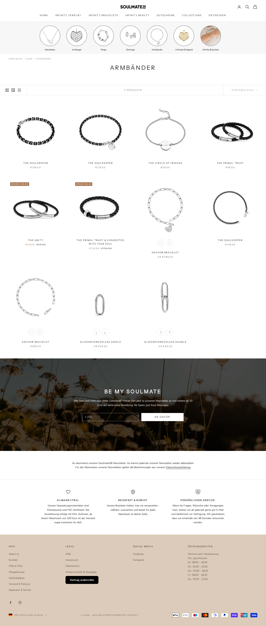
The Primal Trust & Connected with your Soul (100, 242)
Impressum (72, 560)
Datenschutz (72, 566)
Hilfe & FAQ (15, 566)
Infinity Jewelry (68, 15)
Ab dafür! (163, 417)
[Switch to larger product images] (7, 90)
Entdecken (217, 15)
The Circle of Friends (165, 163)
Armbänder (43, 59)
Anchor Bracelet (165, 252)
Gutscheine (166, 15)
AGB (68, 554)
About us (14, 554)
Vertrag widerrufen (82, 580)
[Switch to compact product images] (19, 90)
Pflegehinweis (17, 572)
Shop (29, 59)
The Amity (35, 240)
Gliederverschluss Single (100, 342)
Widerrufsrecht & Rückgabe (81, 572)
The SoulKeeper (35, 163)
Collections (192, 15)
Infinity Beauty (137, 15)
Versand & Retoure (19, 584)
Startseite (15, 59)
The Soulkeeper (230, 240)
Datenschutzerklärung (178, 467)
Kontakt (13, 560)
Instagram (138, 560)
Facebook (138, 554)
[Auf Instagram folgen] (20, 602)
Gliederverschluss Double (165, 342)
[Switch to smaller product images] (13, 90)
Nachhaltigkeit (17, 578)
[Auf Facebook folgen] (10, 602)
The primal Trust (230, 163)
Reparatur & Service (20, 590)
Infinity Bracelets (103, 15)
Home (44, 15)
